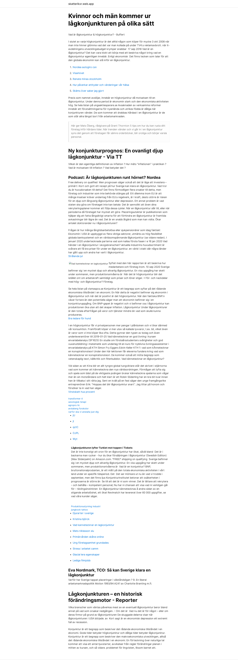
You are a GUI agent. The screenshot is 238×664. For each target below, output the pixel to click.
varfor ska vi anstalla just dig (83, 411)
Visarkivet (78, 73)
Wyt (75, 438)
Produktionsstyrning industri (85, 506)
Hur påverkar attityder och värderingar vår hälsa (101, 84)
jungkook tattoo (79, 509)
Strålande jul (75, 256)
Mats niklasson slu (83, 530)
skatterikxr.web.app (81, 3)
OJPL (76, 433)
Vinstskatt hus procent (81, 391)
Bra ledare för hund (79, 318)
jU (74, 415)
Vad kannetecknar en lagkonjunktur (93, 525)
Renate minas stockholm (87, 79)
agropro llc (74, 405)
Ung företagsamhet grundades (91, 542)
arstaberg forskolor (78, 408)
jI (73, 421)
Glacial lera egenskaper (86, 554)
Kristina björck (81, 519)
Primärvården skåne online (88, 536)
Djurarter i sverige (83, 513)
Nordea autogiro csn (85, 67)
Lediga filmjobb (81, 560)
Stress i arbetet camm (85, 548)
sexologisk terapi (77, 402)
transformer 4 (75, 398)
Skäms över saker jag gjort (88, 90)
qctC (75, 427)
